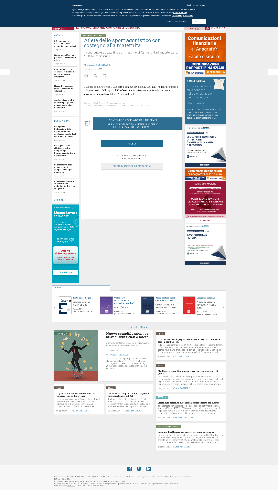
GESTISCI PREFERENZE (176, 21)
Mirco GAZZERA (182, 356)
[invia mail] (104, 75)
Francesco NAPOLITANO (97, 65)
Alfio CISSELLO (81, 410)
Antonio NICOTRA (184, 417)
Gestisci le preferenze (182, 15)
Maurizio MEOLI (196, 103)
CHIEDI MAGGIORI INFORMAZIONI (132, 166)
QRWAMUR (71, 486)
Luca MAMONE (182, 446)
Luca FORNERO (182, 388)
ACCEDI (132, 143)
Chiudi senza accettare (195, 5)
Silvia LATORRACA (117, 354)
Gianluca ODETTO (134, 410)
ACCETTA (199, 21)
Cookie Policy (180, 12)
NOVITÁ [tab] (57, 287)
